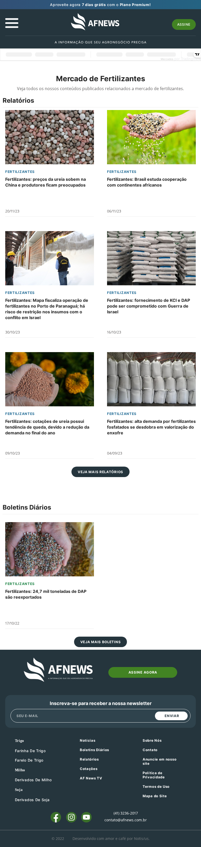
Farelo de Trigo (29, 760)
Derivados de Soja (32, 799)
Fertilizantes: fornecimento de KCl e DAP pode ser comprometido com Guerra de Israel (148, 306)
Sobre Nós (152, 740)
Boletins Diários (94, 750)
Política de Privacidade (154, 775)
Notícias (88, 740)
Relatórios (89, 759)
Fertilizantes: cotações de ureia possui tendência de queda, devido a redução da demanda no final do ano (47, 427)
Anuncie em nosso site (159, 761)
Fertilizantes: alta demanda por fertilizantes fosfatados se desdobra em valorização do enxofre (151, 427)
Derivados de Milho (33, 780)
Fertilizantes (20, 172)
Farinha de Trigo (30, 750)
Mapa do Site (155, 796)
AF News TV (91, 778)
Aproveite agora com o (100, 4)
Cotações (89, 769)
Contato (150, 750)
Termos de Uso (156, 786)
